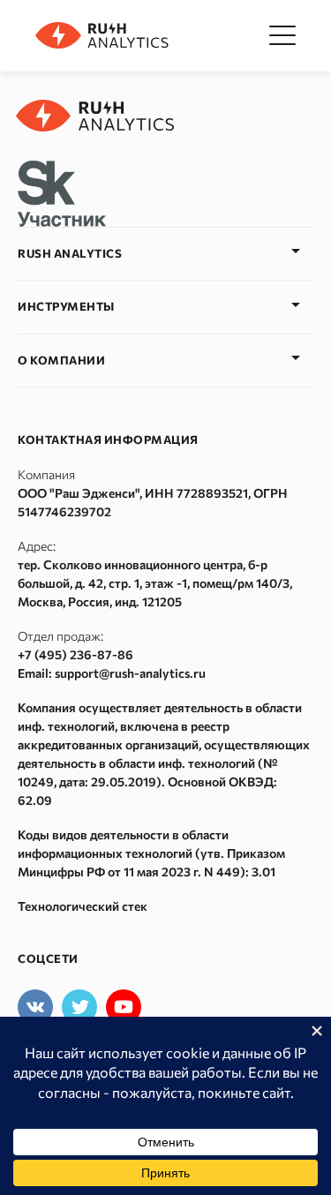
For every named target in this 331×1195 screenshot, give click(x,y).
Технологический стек (82, 905)
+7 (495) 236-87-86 (75, 654)
